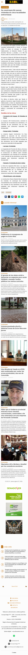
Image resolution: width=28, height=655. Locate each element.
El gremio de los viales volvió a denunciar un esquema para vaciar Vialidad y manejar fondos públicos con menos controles (14, 278)
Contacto (15, 605)
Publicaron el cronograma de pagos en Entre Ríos (12, 235)
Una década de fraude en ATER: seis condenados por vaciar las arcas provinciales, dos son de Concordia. (13, 372)
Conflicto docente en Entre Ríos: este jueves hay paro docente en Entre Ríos (15, 576)
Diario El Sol (15, 586)
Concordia (14, 598)
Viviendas (8, 192)
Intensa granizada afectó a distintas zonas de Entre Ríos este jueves (13, 328)
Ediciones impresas (15, 603)
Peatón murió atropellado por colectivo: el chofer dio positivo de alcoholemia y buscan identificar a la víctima (15, 551)
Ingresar (15, 607)
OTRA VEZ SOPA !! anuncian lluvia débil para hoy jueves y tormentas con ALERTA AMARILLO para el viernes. (15, 558)
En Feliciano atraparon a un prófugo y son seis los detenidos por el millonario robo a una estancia (16, 564)
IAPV (3, 192)
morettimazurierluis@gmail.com (15, 647)
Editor (6, 19)
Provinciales (5, 7)
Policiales (14, 600)
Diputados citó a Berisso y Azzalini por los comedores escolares (13, 465)
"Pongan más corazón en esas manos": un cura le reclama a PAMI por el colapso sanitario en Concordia (16, 571)
